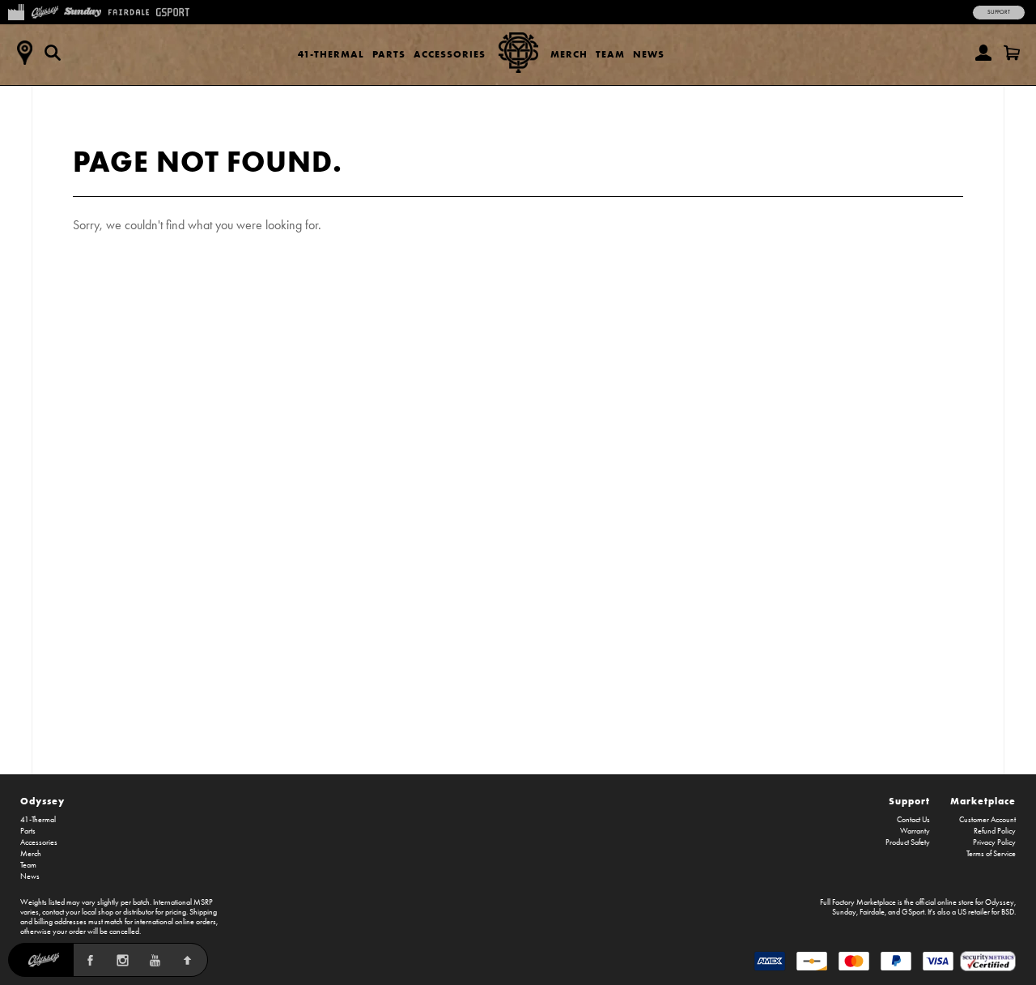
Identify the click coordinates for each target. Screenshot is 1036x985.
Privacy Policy (994, 842)
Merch (569, 54)
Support (998, 12)
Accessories (450, 54)
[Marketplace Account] (983, 52)
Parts (388, 54)
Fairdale (872, 912)
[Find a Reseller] (24, 52)
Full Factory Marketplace (858, 902)
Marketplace (983, 801)
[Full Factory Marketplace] (16, 10)
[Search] (52, 52)
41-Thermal (331, 54)
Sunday (844, 912)
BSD (1007, 912)
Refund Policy (995, 831)
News (648, 54)
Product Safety (907, 842)
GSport (913, 912)
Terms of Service (991, 854)
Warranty (915, 831)
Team (610, 54)
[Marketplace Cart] (1012, 52)
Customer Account (987, 820)
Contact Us (913, 820)
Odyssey (42, 801)
